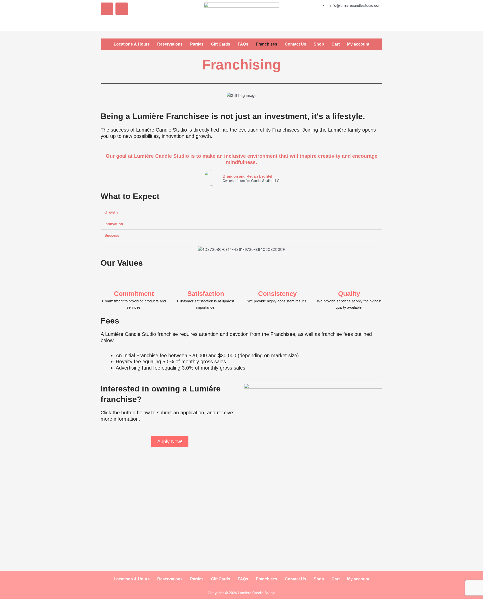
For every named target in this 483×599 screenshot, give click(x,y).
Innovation (113, 224)
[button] (105, 95)
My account (358, 44)
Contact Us (295, 44)
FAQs (243, 44)
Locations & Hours (132, 44)
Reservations (170, 44)
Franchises (266, 44)
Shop (319, 44)
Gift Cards (220, 44)
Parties (197, 44)
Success (111, 235)
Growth (111, 212)
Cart (336, 44)
